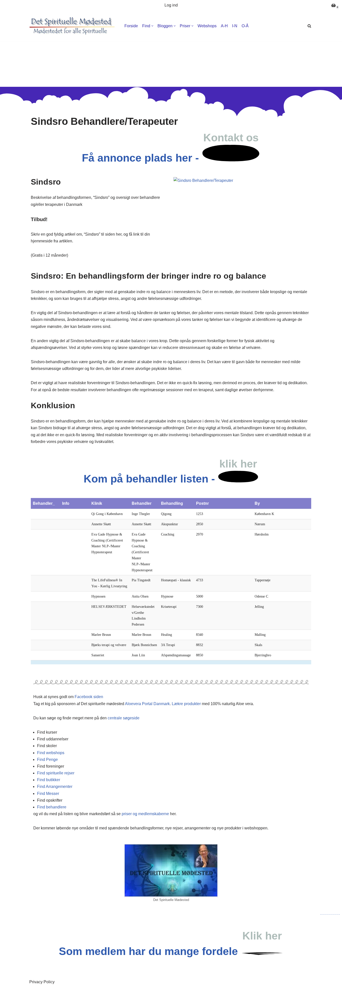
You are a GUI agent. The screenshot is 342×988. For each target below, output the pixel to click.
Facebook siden (89, 697)
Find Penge (47, 759)
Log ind (171, 5)
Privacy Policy (42, 982)
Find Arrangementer (54, 786)
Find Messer (48, 793)
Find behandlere (51, 807)
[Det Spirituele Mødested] (203, 180)
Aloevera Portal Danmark (147, 704)
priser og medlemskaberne (145, 814)
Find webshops (50, 753)
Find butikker (48, 780)
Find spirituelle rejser (55, 773)
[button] (152, 26)
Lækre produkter (186, 704)
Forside (131, 26)
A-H (224, 26)
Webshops (207, 26)
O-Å (245, 26)
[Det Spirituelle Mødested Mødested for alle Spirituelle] (72, 26)
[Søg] (309, 26)
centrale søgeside (123, 718)
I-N (234, 26)
